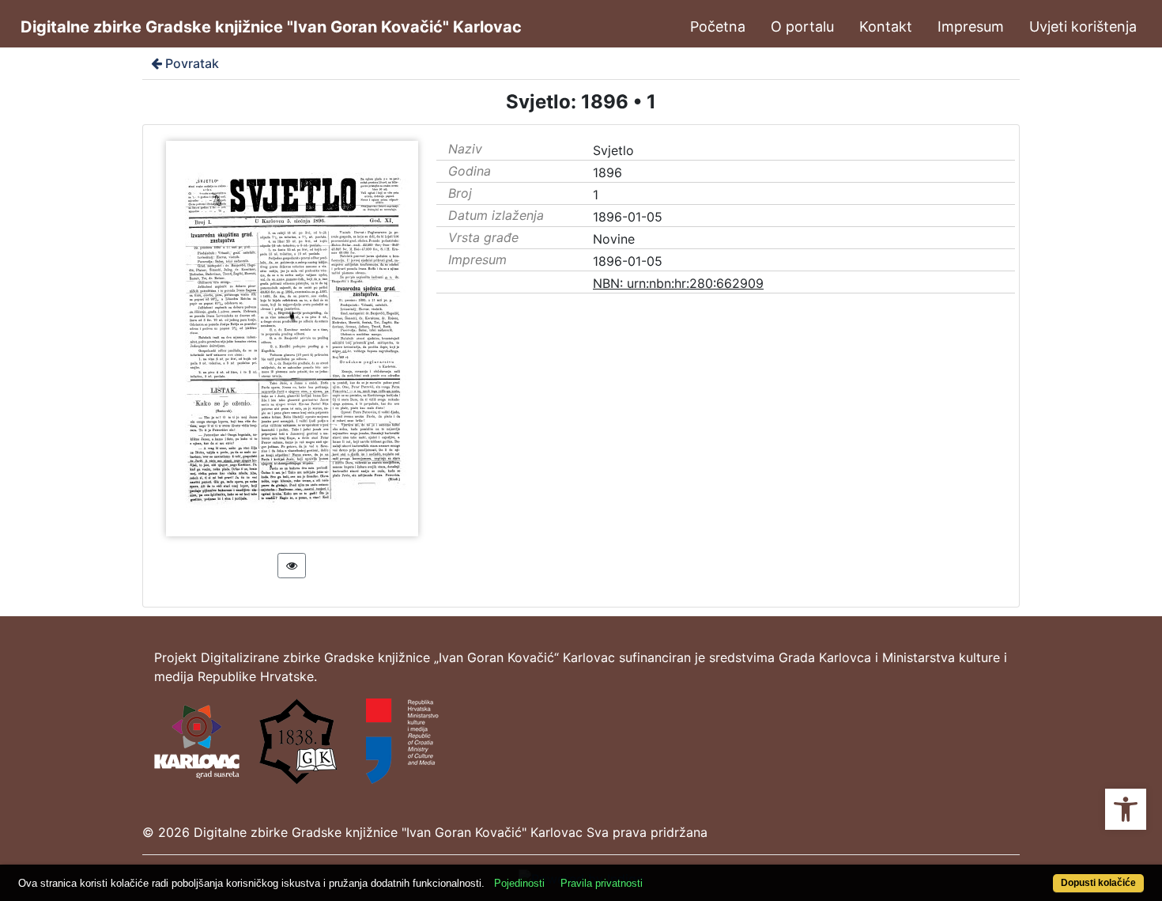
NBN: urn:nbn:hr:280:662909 (678, 283)
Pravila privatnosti (601, 883)
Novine (614, 239)
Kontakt (885, 26)
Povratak (192, 63)
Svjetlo (613, 150)
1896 (607, 172)
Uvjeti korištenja (1083, 26)
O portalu (802, 26)
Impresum (971, 26)
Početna (717, 26)
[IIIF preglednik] (291, 565)
